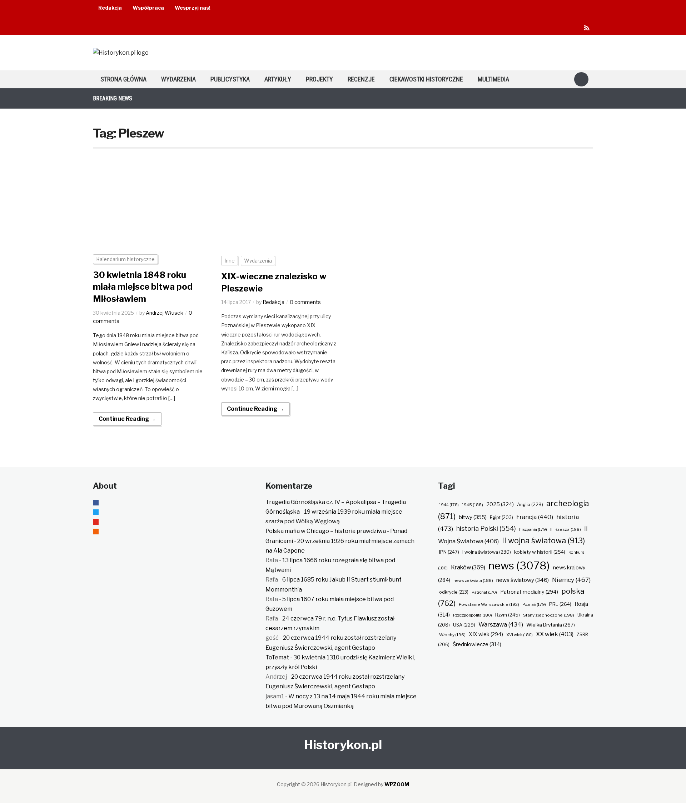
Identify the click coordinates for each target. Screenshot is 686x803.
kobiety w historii (539, 552)
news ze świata (473, 580)
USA (464, 625)
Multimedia (493, 79)
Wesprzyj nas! (192, 8)
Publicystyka (230, 79)
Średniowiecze (477, 644)
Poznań (534, 604)
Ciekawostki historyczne (426, 79)
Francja (534, 516)
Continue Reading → (127, 418)
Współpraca (148, 8)
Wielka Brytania (550, 625)
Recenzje (361, 79)
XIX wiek (486, 634)
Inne (229, 261)
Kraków (468, 567)
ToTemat (277, 657)
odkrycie (453, 592)
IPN (449, 552)
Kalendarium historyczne (125, 259)
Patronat (484, 592)
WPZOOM (396, 784)
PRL (560, 604)
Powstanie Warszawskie (489, 604)
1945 (472, 504)
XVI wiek (519, 634)
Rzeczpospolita (472, 615)
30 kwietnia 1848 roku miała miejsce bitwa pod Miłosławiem (143, 287)
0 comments (305, 302)
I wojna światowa (486, 552)
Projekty (319, 79)
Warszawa (500, 624)
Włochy (452, 634)
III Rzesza (565, 529)
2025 (500, 504)
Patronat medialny (529, 592)
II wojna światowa (543, 540)
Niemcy (571, 579)
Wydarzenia (178, 79)
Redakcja (110, 8)
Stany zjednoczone (548, 615)
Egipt (501, 517)
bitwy (473, 517)
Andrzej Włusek (164, 313)
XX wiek (554, 634)
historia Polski (486, 528)
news (519, 565)
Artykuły (277, 79)
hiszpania (533, 529)
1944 (449, 504)
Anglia (530, 504)
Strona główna (123, 79)
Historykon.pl (343, 744)
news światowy (522, 580)
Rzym (507, 615)
